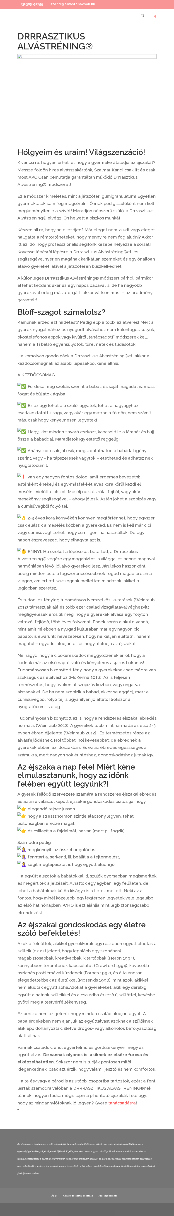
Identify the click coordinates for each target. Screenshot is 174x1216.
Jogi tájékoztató (108, 1195)
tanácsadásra (122, 1102)
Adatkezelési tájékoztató (78, 1195)
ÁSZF (54, 1195)
